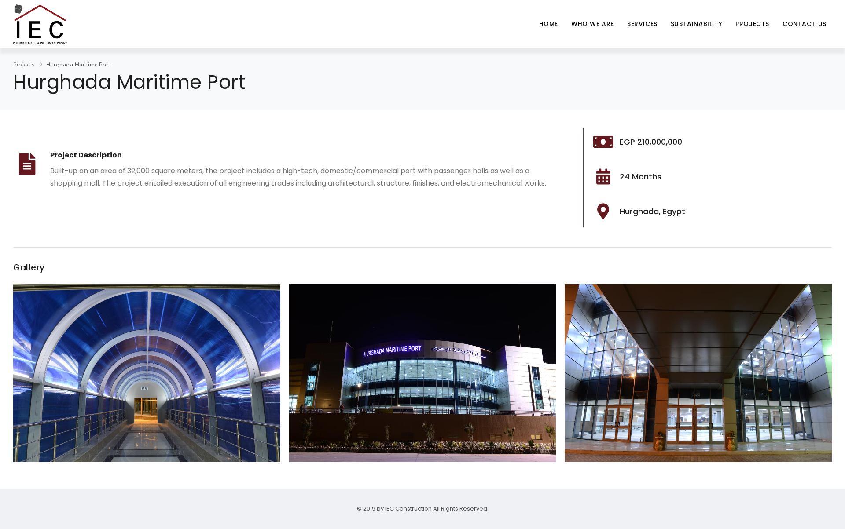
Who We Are (592, 23)
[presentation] (22, 376)
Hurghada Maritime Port (78, 64)
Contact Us (805, 23)
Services (642, 23)
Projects (752, 23)
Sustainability (696, 23)
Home (548, 23)
